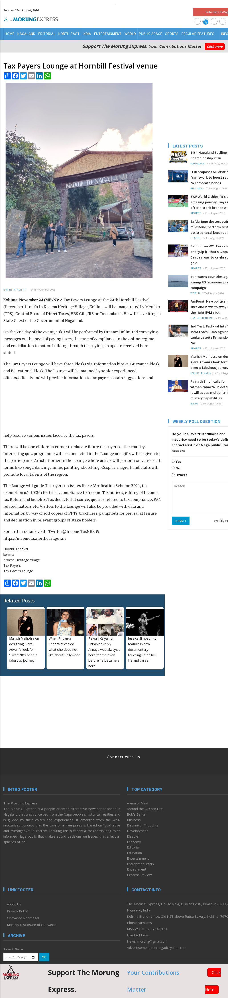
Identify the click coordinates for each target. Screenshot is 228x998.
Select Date (13, 949)
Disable (132, 836)
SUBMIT (181, 521)
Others (181, 475)
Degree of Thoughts (142, 825)
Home (9, 34)
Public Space (150, 34)
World (130, 34)
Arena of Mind (137, 803)
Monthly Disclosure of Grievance (31, 924)
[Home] (30, 18)
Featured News (201, 318)
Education (134, 853)
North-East (69, 34)
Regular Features (197, 34)
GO (44, 957)
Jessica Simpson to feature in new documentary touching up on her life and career (142, 649)
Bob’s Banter (137, 814)
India (87, 34)
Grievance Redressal (23, 918)
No (177, 468)
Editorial (46, 34)
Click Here (214, 46)
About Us (14, 904)
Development (137, 830)
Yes (178, 461)
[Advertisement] (123, 409)
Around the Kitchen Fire (145, 808)
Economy (134, 842)
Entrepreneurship (140, 864)
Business (197, 188)
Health (195, 238)
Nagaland (26, 34)
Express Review (139, 875)
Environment (136, 869)
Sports (172, 34)
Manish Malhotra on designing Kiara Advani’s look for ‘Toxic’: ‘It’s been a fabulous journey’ (24, 649)
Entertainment (108, 34)
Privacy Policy (17, 911)
